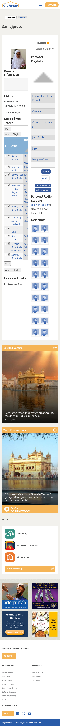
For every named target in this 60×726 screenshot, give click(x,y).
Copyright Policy (8, 684)
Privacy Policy (7, 680)
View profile (12, 17)
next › (45, 178)
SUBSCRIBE (9, 656)
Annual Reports (37, 672)
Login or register (40, 204)
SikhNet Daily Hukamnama (27, 545)
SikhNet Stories (23, 557)
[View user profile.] (18, 59)
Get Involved (37, 676)
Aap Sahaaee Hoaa (28, 247)
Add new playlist (41, 190)
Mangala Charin (40, 159)
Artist (14, 145)
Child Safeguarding (9, 695)
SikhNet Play (22, 533)
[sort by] (43, 74)
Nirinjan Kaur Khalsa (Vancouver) (17, 247)
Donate (51, 4)
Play (7, 129)
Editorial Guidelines (9, 692)
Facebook (17, 713)
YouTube (29, 713)
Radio (41, 43)
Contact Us (6, 676)
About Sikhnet (7, 672)
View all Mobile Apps (15, 568)
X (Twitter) (23, 713)
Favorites (23, 17)
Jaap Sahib (38, 137)
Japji (34, 148)
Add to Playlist (12, 134)
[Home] (10, 4)
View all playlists (42, 185)
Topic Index (36, 680)
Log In (4, 699)
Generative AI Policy (9, 688)
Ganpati (36, 111)
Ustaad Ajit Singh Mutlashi (16, 221)
